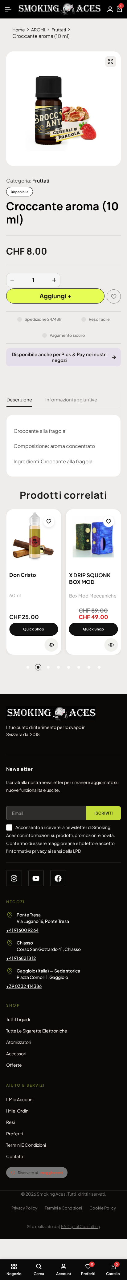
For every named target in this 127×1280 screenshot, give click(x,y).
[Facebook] (58, 878)
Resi (10, 1122)
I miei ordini (17, 1110)
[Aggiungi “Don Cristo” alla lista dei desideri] (49, 521)
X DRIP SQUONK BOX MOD (90, 578)
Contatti (14, 1156)
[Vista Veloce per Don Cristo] (51, 645)
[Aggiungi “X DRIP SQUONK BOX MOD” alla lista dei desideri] (108, 521)
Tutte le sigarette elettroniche (36, 1030)
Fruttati (58, 29)
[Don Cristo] (33, 536)
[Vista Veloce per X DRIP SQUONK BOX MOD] (111, 645)
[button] (28, 667)
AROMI (38, 29)
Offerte (14, 1065)
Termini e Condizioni (26, 1145)
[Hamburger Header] (8, 9)
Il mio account (20, 1099)
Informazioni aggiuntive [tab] (71, 399)
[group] (93, 536)
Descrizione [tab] (19, 399)
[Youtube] (36, 878)
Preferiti (14, 1133)
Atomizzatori (18, 1042)
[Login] (110, 9)
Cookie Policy (102, 1208)
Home (18, 29)
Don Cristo (22, 574)
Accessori (16, 1053)
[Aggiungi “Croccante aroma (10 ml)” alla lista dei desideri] (114, 296)
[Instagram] (14, 878)
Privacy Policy (24, 1208)
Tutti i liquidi (18, 1019)
